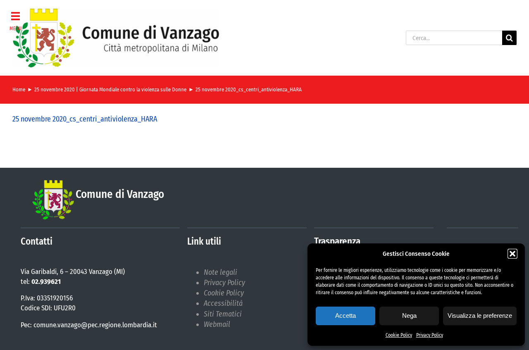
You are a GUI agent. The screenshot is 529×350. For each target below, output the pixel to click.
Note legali (220, 272)
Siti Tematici (223, 314)
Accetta (345, 315)
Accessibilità (223, 303)
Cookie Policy (399, 335)
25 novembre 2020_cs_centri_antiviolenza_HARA (84, 119)
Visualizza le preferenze (480, 315)
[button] (512, 254)
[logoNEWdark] (115, 12)
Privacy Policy (429, 335)
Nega (409, 315)
